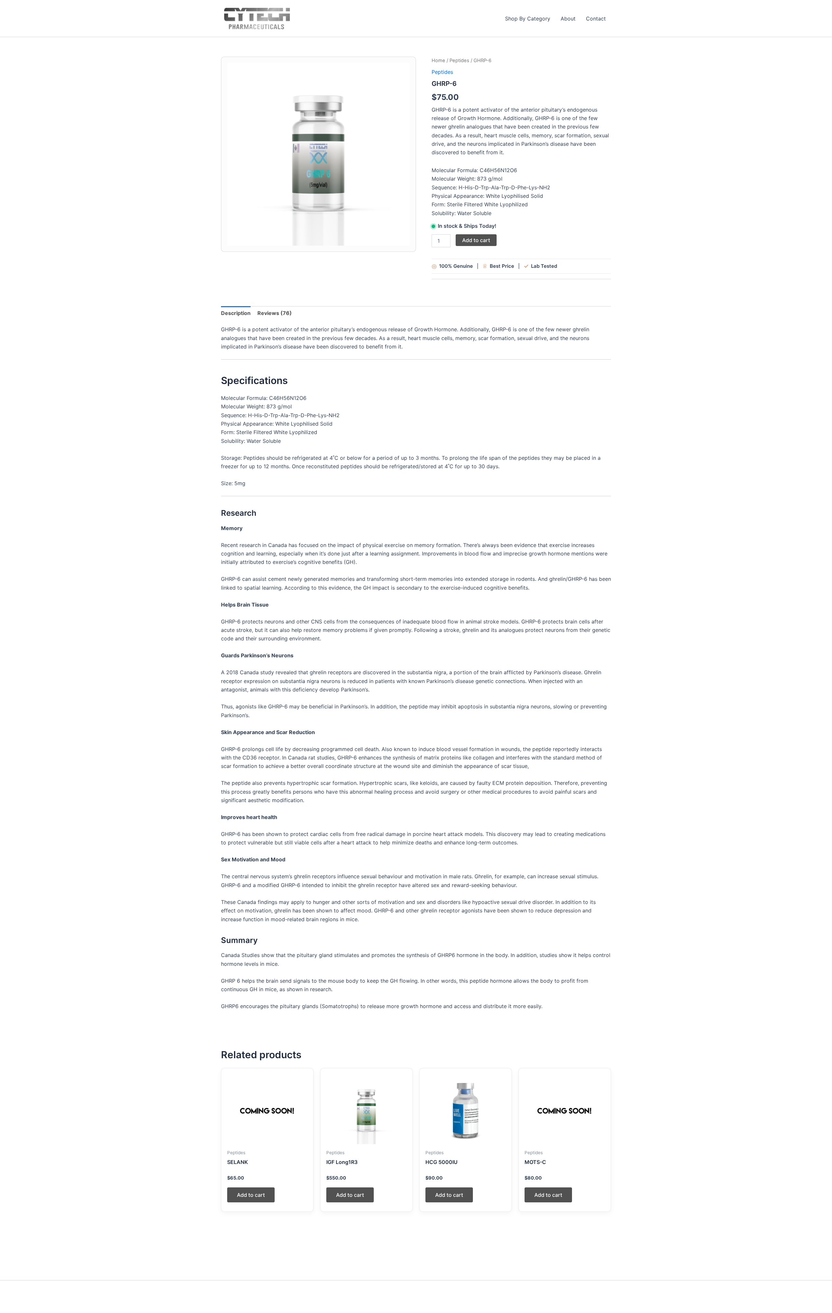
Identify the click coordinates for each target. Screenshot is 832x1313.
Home (438, 60)
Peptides (459, 60)
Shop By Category (527, 18)
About (568, 18)
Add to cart (476, 240)
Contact (596, 18)
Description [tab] (236, 313)
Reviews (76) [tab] (274, 313)
